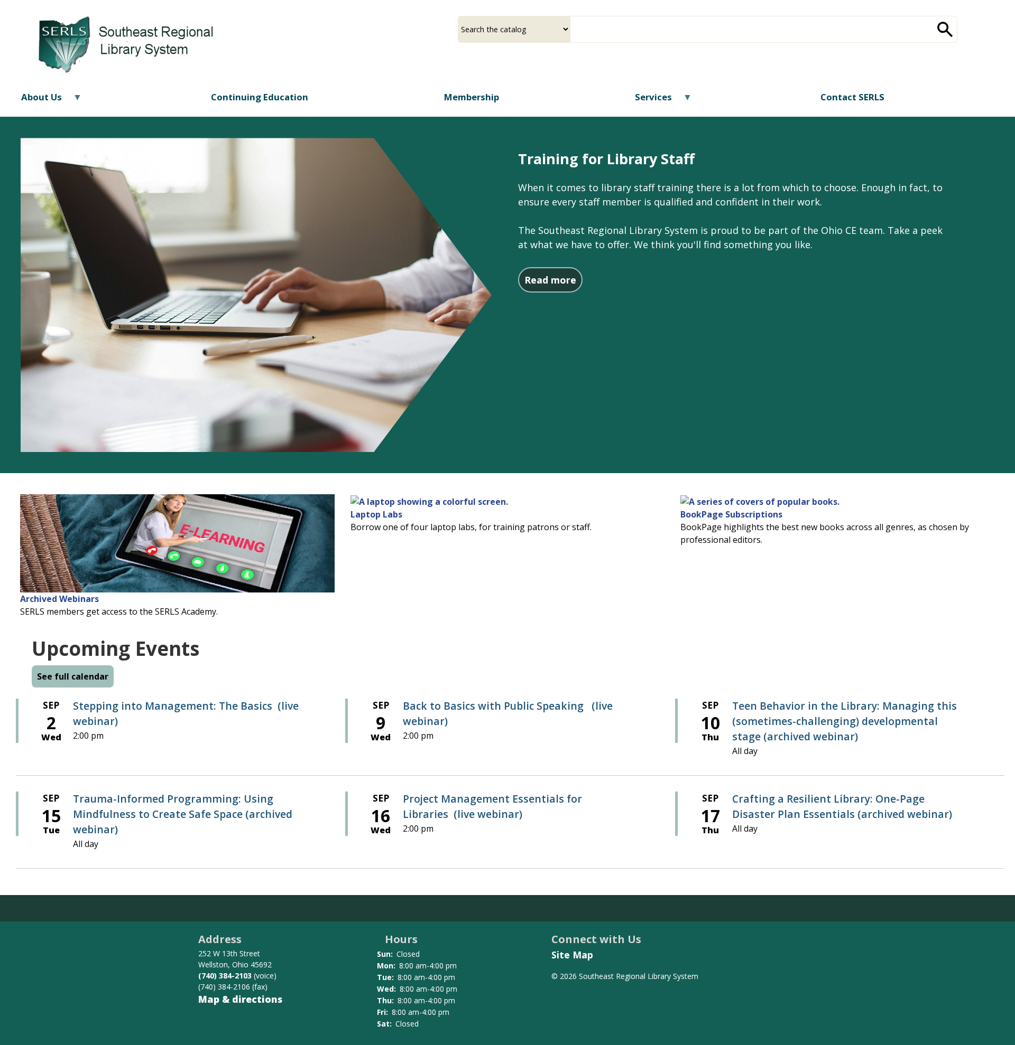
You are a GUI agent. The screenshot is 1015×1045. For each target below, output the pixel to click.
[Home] (126, 41)
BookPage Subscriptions (731, 514)
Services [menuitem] (646, 100)
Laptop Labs (376, 514)
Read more (553, 279)
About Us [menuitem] (35, 100)
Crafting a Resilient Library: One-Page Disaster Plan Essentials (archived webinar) (842, 806)
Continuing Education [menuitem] (259, 97)
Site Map (572, 954)
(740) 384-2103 (225, 976)
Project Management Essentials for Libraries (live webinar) (492, 806)
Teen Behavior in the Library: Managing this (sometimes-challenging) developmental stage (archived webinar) (844, 721)
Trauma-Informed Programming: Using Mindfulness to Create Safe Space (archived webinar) (182, 814)
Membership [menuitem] (471, 97)
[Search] (945, 29)
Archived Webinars (59, 599)
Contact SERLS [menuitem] (852, 97)
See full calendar (72, 676)
